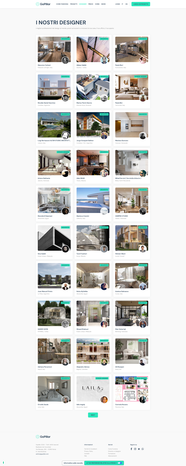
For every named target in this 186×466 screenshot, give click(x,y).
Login (117, 4)
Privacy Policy (88, 451)
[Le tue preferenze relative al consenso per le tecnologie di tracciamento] (3, 462)
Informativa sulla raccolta (73, 463)
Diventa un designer (114, 451)
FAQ (85, 456)
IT (122, 4)
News (103, 4)
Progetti (73, 4)
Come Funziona (62, 4)
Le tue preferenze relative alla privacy (101, 463)
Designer (82, 4)
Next (93, 415)
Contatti (86, 453)
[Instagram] (135, 449)
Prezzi (90, 4)
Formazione (111, 453)
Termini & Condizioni (90, 449)
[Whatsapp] (143, 449)
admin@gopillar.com (42, 454)
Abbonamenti (112, 456)
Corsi (97, 4)
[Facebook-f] (131, 449)
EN (126, 4)
